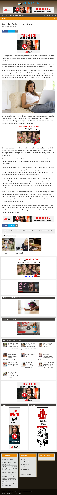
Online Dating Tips (9, 491)
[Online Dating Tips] (28, 2)
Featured (23, 472)
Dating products (25, 464)
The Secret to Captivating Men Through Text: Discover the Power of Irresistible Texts (29, 366)
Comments (15, 340)
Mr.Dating (5, 26)
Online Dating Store (19, 15)
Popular (9, 340)
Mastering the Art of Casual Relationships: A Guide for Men (13, 364)
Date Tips (23, 459)
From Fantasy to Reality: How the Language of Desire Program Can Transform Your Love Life (10, 356)
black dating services (26, 230)
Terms (20, 493)
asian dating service (16, 230)
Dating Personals (25, 461)
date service (34, 230)
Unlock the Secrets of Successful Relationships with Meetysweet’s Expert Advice (46, 356)
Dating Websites (25, 469)
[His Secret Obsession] (28, 127)
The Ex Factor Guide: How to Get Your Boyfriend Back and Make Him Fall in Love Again (28, 346)
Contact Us (11, 15)
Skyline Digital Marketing (27, 491)
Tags (20, 340)
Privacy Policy (14, 493)
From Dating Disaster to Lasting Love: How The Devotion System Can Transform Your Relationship (46, 366)
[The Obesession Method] (29, 10)
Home (2, 15)
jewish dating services (42, 230)
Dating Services (13, 26)
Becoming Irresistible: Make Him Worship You (30, 354)
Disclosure (9, 493)
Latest (4, 340)
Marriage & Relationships (27, 474)
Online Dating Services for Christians (22, 252)
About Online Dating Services (7, 252)
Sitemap (3, 493)
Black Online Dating (34, 252)
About (6, 15)
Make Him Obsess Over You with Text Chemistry (47, 345)
